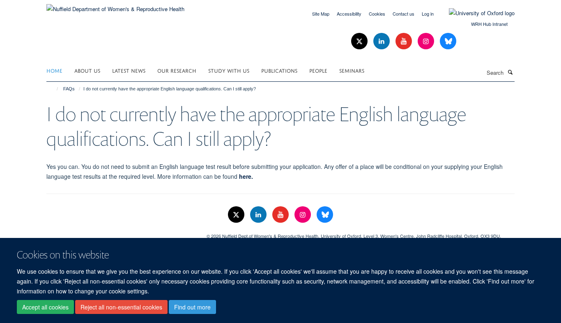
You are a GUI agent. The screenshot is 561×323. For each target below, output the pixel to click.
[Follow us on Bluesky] (448, 41)
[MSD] (120, 233)
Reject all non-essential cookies (121, 307)
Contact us (403, 13)
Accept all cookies (45, 307)
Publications (279, 70)
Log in (428, 13)
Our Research (176, 70)
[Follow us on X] (360, 41)
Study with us (228, 70)
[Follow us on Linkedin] (382, 41)
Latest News (128, 70)
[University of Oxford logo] (476, 13)
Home (54, 70)
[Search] (510, 71)
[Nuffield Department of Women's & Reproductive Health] (115, 6)
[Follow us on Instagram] (427, 41)
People (318, 70)
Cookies (377, 13)
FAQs (69, 88)
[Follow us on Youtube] (404, 41)
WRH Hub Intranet (489, 24)
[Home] (54, 88)
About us (87, 70)
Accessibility (349, 13)
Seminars (351, 70)
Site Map (320, 13)
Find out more (192, 307)
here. (246, 176)
